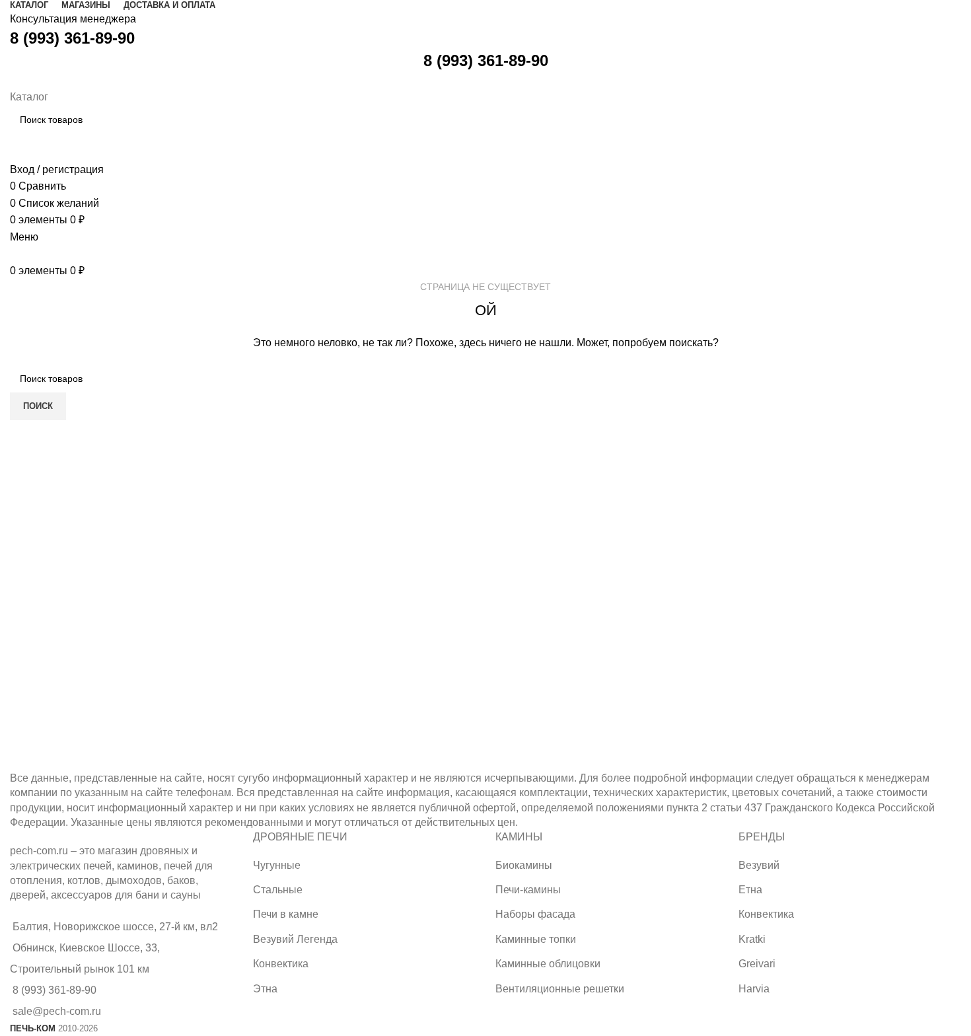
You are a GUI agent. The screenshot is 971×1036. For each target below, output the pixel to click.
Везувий (758, 865)
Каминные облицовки (547, 963)
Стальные (278, 889)
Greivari (756, 963)
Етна (750, 889)
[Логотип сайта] (11, 79)
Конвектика (280, 963)
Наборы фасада (535, 914)
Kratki (752, 939)
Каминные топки (535, 939)
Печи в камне (285, 914)
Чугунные (277, 865)
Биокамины (523, 865)
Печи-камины (528, 889)
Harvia (754, 988)
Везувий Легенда (295, 939)
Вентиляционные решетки (559, 988)
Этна (265, 988)
